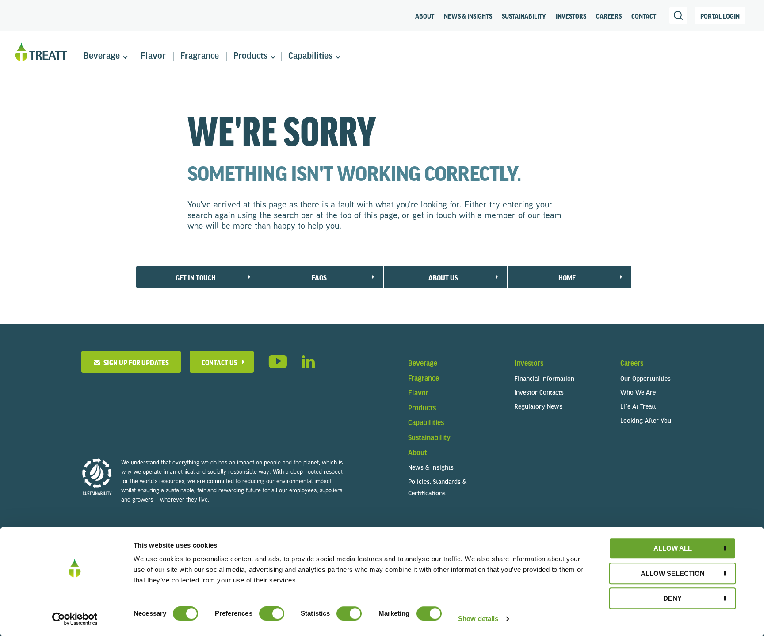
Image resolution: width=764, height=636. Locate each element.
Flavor (153, 56)
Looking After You (645, 421)
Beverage (102, 56)
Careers (609, 15)
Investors (571, 15)
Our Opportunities (645, 379)
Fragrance (199, 56)
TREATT (41, 52)
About (424, 15)
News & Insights (468, 15)
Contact (643, 15)
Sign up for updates (135, 362)
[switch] (271, 613)
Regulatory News (538, 407)
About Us (443, 277)
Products (250, 56)
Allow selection (673, 573)
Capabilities (310, 56)
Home (567, 277)
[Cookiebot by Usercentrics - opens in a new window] (75, 618)
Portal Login (720, 15)
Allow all (672, 548)
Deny (672, 598)
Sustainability (524, 15)
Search (678, 15)
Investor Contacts (539, 393)
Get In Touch (196, 277)
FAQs (319, 277)
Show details (478, 618)
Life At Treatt (638, 407)
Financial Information (544, 379)
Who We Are (638, 393)
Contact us (219, 362)
